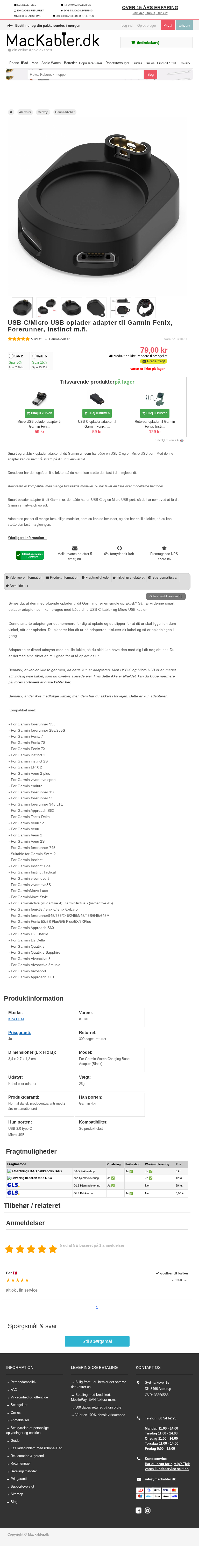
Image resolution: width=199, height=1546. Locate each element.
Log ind (127, 25)
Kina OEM (16, 1019)
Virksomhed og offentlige (29, 1397)
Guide (15, 1441)
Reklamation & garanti (27, 1456)
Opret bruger (146, 25)
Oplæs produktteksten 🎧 (166, 596)
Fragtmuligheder (97, 577)
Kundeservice (26, 5)
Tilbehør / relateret (130, 577)
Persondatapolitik (24, 1382)
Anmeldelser (18, 586)
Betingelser (19, 1405)
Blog (14, 1502)
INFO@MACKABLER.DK (77, 5)
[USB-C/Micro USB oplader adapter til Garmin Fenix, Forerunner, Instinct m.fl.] (22, 317)
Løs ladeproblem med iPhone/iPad (36, 1448)
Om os (16, 1413)
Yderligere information (25, 577)
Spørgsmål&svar (164, 577)
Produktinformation (63, 577)
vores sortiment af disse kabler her (42, 682)
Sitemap (17, 1494)
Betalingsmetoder (24, 1471)
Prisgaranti (19, 1479)
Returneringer (21, 1463)
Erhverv (184, 25)
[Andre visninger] (9, 307)
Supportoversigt (22, 1486)
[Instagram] (149, 1512)
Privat (168, 25)
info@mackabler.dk (160, 1479)
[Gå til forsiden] (11, 112)
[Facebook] (140, 1512)
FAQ (14, 1389)
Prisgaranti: (19, 1032)
